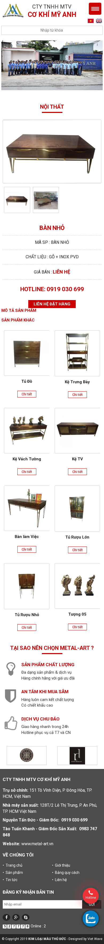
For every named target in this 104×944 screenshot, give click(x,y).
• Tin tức (10, 880)
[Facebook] (6, 917)
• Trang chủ (12, 865)
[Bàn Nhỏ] (17, 200)
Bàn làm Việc (27, 536)
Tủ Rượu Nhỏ (27, 614)
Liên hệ (61, 272)
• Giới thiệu (61, 865)
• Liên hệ (59, 880)
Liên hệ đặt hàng (52, 304)
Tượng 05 (77, 614)
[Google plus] (16, 917)
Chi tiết (27, 394)
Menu (95, 9)
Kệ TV (77, 459)
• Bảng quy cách (65, 872)
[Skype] (25, 917)
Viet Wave (94, 939)
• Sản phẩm (13, 872)
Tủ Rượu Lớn (77, 537)
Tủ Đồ (26, 381)
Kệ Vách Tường (27, 459)
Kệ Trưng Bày (77, 382)
